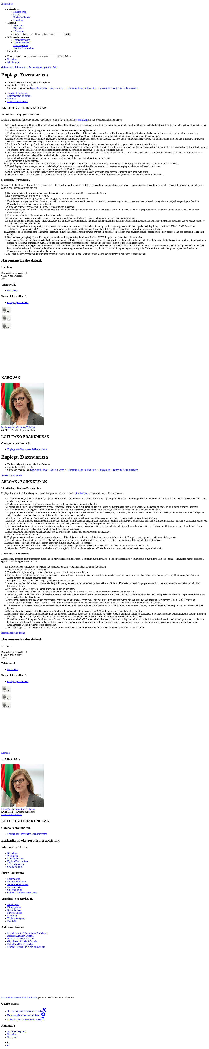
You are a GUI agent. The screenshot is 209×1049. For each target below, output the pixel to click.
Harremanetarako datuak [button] (19, 96)
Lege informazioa (15, 864)
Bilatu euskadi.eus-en (23, 34)
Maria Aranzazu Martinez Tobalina (18, 427)
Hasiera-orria (19, 11)
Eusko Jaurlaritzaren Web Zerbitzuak (19, 997)
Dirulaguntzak (14, 907)
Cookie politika (20, 45)
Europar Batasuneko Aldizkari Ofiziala (26, 947)
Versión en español (16, 1031)
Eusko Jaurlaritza (21, 17)
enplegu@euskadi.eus (17, 302)
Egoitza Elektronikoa (23, 48)
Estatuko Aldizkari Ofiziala (20, 944)
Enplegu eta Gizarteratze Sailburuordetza (118, 88)
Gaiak (16, 14)
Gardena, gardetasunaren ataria (22, 892)
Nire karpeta (13, 62)
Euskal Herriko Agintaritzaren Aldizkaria (27, 933)
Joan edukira (7, 3)
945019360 (12, 290)
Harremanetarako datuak (13, 632)
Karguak (5, 752)
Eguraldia (12, 915)
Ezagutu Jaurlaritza (16, 881)
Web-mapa (18, 31)
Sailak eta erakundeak (17, 884)
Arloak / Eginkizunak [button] (17, 93)
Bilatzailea (18, 28)
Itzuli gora (12, 1037)
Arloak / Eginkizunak (11, 475)
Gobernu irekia (14, 890)
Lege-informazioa (22, 42)
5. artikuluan (81, 119)
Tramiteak (18, 20)
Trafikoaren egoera (16, 918)
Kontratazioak (14, 910)
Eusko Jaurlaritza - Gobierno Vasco (47, 88)
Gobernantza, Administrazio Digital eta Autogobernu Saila (29, 67)
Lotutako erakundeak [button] (17, 101)
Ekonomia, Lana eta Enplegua (81, 88)
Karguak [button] (11, 98)
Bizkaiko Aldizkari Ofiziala (20, 938)
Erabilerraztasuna (21, 40)
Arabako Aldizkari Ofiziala (20, 935)
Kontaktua (18, 25)
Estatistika (12, 921)
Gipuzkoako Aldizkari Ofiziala (22, 941)
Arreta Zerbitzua (15, 887)
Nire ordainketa (14, 912)
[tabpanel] (104, 180)
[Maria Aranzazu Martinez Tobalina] (22, 424)
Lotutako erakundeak (11, 814)
